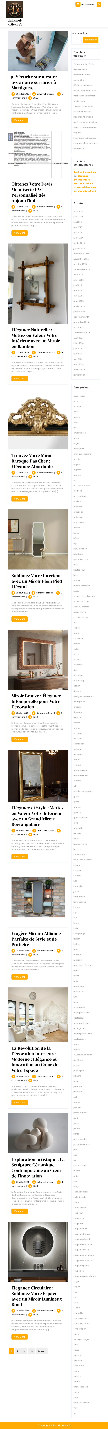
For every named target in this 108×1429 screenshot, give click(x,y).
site (75, 1292)
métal (76, 970)
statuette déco (81, 1323)
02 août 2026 (22, 472)
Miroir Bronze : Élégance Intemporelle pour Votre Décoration (36, 701)
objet (76, 1002)
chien (76, 633)
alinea (76, 422)
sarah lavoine (80, 1207)
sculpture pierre (81, 1265)
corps (76, 654)
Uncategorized (80, 1386)
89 (32, 1351)
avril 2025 (77, 295)
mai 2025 (77, 290)
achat (76, 401)
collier (76, 648)
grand (76, 801)
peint (76, 1081)
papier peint (79, 1070)
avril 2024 (77, 359)
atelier (76, 527)
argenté (77, 469)
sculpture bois (80, 1228)
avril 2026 (77, 232)
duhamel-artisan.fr (15, 22)
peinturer (77, 1091)
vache (76, 1392)
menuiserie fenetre (82, 965)
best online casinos (85, 172)
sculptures (78, 1270)
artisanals (78, 517)
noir (75, 996)
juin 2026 (77, 222)
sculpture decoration (83, 1244)
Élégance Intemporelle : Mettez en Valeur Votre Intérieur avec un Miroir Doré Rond (85, 183)
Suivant (41, 1351)
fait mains (78, 754)
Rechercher (90, 39)
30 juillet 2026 (22, 830)
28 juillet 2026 (22, 1076)
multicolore (79, 986)
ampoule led (79, 432)
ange (76, 443)
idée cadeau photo (83, 859)
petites (77, 1107)
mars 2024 (78, 364)
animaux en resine (82, 453)
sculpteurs (78, 1218)
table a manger (81, 1339)
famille (76, 759)
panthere (78, 1060)
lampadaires (79, 901)
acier (75, 411)
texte (76, 1371)
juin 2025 (77, 285)
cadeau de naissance (84, 596)
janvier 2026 (79, 248)
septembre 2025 (81, 269)
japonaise (78, 886)
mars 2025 (78, 301)
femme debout (81, 775)
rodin (75, 1176)
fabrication (78, 743)
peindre (77, 1075)
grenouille (78, 828)
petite (76, 1102)
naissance (78, 991)
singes (76, 1286)
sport (76, 1302)
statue (76, 1307)
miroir (76, 975)
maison (77, 954)
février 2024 (79, 369)
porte (76, 1133)
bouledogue (79, 569)
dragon (77, 706)
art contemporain (82, 485)
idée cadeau (79, 854)
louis (75, 928)
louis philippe (79, 933)
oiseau (76, 1044)
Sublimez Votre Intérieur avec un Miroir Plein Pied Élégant (36, 581)
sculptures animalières (84, 1276)
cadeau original (81, 606)
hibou (76, 838)
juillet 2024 (78, 343)
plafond (77, 1128)
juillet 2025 (78, 280)
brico (75, 575)
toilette (77, 1376)
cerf (75, 622)
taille (75, 1344)
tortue (76, 1381)
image (76, 865)
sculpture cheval (81, 1239)
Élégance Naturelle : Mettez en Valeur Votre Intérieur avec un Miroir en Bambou (35, 338)
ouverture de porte (82, 1054)
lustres (76, 944)
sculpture (78, 1223)
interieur (77, 875)
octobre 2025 (80, 264)
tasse (76, 1349)
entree (76, 728)
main (75, 949)
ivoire (76, 880)
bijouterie (78, 554)
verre (75, 1397)
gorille (76, 796)
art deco (77, 490)
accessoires (79, 396)
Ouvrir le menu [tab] (88, 4)
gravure (77, 812)
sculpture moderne (82, 1260)
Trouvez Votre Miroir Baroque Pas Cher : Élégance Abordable (32, 461)
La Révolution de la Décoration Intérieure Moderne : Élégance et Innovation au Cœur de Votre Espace (34, 1059)
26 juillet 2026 (22, 1310)
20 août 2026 (22, 206)
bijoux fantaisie (80, 559)
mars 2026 (78, 237)
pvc (75, 1160)
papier (76, 1065)
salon (76, 1202)
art (74, 480)
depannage (79, 680)
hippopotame (80, 844)
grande (77, 807)
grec (75, 822)
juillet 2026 (78, 216)
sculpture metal (81, 1249)
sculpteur (78, 1212)
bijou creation (80, 548)
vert (75, 1407)
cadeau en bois (81, 601)
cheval (76, 627)
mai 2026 (77, 227)
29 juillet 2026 (22, 950)
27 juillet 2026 (22, 1182)
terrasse (77, 1360)
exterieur (77, 738)
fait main (77, 749)
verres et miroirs (81, 1402)
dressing (77, 712)
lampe (76, 907)
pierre (76, 1123)
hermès (77, 833)
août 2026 (78, 211)
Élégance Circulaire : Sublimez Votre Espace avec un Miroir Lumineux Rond (36, 1296)
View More (21, 120)
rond (75, 1181)
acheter (77, 406)
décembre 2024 (81, 316)
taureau (77, 1355)
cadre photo (79, 612)
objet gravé (79, 1007)
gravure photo (80, 817)
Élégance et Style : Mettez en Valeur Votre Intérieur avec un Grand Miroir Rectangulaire (37, 816)
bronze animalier (81, 585)
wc (74, 1413)
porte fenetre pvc (82, 1144)
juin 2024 (77, 348)
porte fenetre (80, 1139)
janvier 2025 (79, 311)
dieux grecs (79, 701)
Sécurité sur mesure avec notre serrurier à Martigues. (34, 82)
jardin (76, 891)
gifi (74, 786)
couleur (77, 659)
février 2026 (79, 243)
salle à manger (80, 1191)
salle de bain (79, 1197)
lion (75, 917)
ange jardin (78, 448)
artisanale (78, 511)
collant (76, 643)
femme (77, 764)
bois (75, 564)
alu (74, 427)
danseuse (78, 675)
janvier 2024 (79, 374)
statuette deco (81, 1318)
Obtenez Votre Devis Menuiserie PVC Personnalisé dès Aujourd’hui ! (31, 192)
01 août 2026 (22, 592)
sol (74, 1297)
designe (77, 691)
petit (75, 1097)
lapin (75, 912)
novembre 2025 (81, 258)
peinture (77, 1086)
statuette (78, 1313)
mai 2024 (77, 353)
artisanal (77, 506)
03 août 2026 (22, 352)
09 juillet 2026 (22, 93)
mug (75, 981)
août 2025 (78, 274)
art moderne (79, 496)
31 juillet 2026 (22, 713)
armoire (77, 475)
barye (76, 533)
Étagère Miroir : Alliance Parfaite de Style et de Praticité (36, 939)
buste (76, 591)
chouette (78, 638)
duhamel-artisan (45, 93)
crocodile (78, 664)
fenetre (77, 780)
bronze (76, 580)
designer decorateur (83, 696)
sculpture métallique (83, 1255)
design (76, 685)
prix (75, 1149)
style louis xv (79, 1328)
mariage (77, 959)
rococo (76, 1170)
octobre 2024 (80, 327)
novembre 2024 (81, 322)
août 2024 (78, 338)
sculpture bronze (81, 1234)
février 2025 (79, 306)
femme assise (80, 770)
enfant (76, 722)
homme (77, 849)
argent (76, 464)
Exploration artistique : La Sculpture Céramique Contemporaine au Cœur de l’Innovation (38, 1167)
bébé (76, 538)
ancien (76, 438)
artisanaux (78, 522)
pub (75, 1154)
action (76, 417)
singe (76, 1281)
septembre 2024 (81, 332)
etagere (77, 733)
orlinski (76, 1049)
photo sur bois (80, 1112)
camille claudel (80, 617)
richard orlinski (80, 1165)
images (77, 870)
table (76, 1334)
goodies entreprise (82, 791)
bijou (75, 543)
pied (75, 1118)
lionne (76, 923)
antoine (77, 459)
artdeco (77, 501)
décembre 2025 (81, 253)
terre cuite (78, 1365)
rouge (76, 1186)
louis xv (76, 938)
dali (75, 670)
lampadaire (79, 896)
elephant (77, 717)
